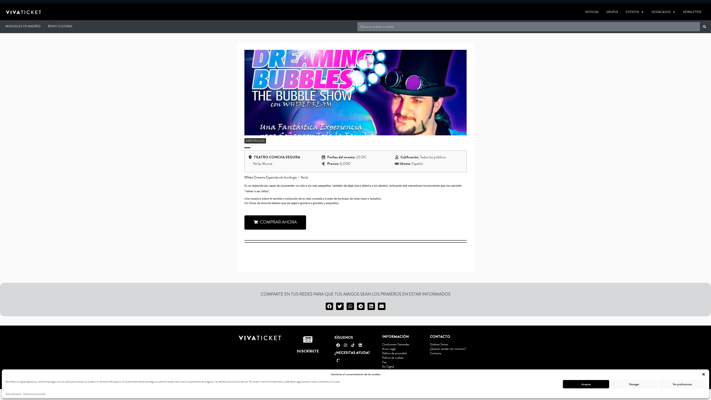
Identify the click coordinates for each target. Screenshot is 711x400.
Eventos (632, 12)
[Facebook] (338, 345)
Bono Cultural (60, 26)
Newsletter (692, 12)
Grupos (612, 12)
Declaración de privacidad (34, 393)
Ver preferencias (682, 384)
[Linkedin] (360, 345)
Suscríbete (308, 351)
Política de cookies (13, 393)
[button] (703, 374)
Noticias (592, 12)
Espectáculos (255, 141)
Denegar (634, 384)
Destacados (661, 12)
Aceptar (586, 384)
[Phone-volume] (338, 360)
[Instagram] (345, 345)
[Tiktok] (353, 345)
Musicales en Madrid (23, 26)
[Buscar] (704, 26)
